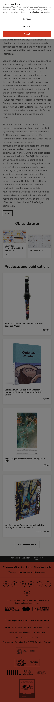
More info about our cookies (38, 12)
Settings (27, 19)
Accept (27, 34)
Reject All (27, 26)
